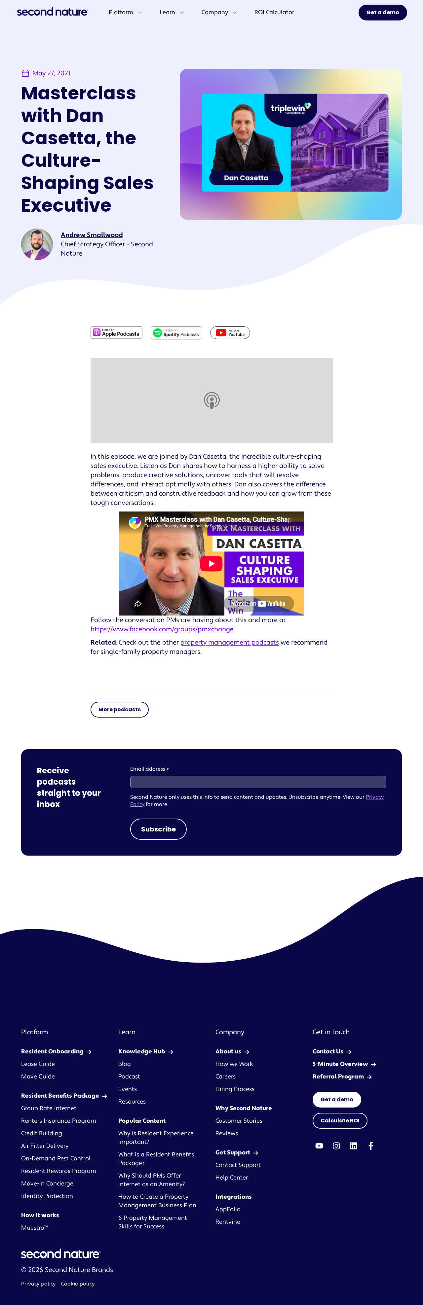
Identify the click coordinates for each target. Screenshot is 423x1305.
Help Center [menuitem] (231, 1178)
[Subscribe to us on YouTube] (319, 1145)
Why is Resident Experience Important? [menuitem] (156, 1138)
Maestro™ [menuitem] (34, 1228)
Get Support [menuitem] (232, 1152)
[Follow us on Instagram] (336, 1145)
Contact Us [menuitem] (328, 1051)
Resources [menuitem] (132, 1102)
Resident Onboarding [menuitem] (52, 1051)
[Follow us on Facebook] (370, 1145)
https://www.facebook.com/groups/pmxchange (162, 629)
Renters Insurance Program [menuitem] (58, 1121)
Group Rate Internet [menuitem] (48, 1108)
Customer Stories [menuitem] (238, 1121)
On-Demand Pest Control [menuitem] (56, 1158)
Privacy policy (38, 1284)
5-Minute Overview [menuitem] (340, 1064)
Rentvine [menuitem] (227, 1222)
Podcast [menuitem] (129, 1076)
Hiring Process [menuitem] (234, 1089)
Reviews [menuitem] (226, 1133)
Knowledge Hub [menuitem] (141, 1051)
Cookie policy (78, 1284)
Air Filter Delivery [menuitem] (44, 1146)
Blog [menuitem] (124, 1064)
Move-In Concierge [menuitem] (47, 1183)
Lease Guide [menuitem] (38, 1064)
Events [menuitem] (127, 1089)
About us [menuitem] (228, 1051)
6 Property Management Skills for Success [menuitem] (152, 1222)
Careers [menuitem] (225, 1076)
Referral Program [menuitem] (338, 1076)
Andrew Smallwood (92, 235)
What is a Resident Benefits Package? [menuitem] (156, 1159)
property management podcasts (229, 642)
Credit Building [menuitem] (41, 1133)
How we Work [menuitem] (234, 1064)
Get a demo (382, 12)
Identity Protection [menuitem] (47, 1196)
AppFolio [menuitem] (228, 1209)
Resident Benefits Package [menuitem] (60, 1096)
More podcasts (119, 709)
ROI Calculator (274, 12)
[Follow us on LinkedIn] (353, 1145)
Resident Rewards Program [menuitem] (58, 1171)
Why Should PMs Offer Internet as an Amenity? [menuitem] (151, 1180)
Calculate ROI (340, 1120)
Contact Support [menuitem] (238, 1165)
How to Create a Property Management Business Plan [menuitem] (157, 1201)
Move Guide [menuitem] (38, 1076)
